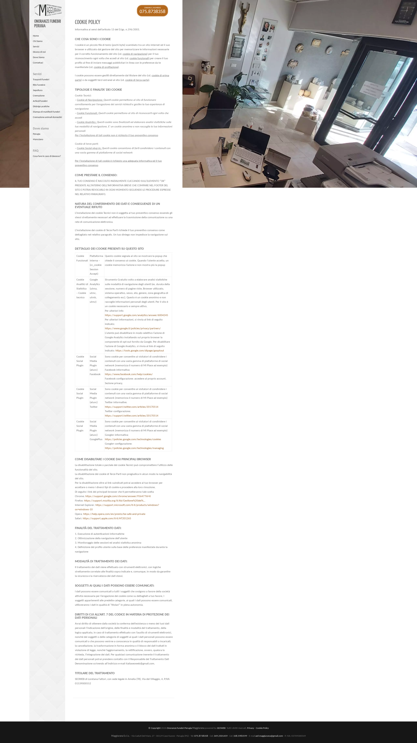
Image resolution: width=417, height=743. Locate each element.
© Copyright (154, 728)
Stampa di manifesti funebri (46, 112)
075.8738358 (201, 736)
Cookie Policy (262, 728)
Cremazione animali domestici (47, 117)
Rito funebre (39, 85)
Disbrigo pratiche (41, 106)
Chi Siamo (38, 41)
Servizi (36, 46)
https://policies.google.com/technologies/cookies (133, 439)
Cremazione (38, 96)
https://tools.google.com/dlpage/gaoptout (139, 350)
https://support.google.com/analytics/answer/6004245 (136, 315)
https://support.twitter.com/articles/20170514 (131, 407)
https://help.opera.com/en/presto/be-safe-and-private (114, 514)
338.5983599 (240, 736)
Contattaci (38, 63)
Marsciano (38, 139)
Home (36, 36)
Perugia (36, 134)
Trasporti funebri (41, 79)
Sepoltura (37, 90)
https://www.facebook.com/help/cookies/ (129, 374)
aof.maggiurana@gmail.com (269, 736)
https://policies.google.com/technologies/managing (134, 448)
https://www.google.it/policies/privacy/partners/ (133, 328)
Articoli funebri (40, 101)
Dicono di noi (39, 52)
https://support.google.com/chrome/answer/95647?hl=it (118, 496)
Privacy (250, 728)
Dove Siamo (38, 57)
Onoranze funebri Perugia (179, 728)
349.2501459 (221, 736)
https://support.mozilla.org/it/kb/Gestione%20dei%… (114, 500)
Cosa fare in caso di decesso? (47, 156)
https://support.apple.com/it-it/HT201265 (107, 518)
